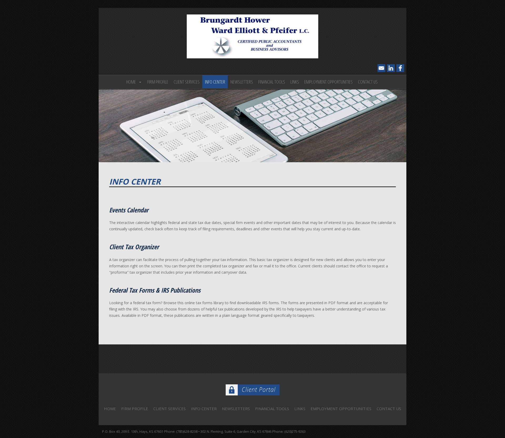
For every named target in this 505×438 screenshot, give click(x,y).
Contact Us (368, 82)
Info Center (215, 82)
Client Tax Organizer (134, 247)
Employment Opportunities (328, 82)
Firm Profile (157, 82)
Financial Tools (271, 82)
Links (294, 82)
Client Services (187, 82)
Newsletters (241, 82)
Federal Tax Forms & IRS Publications (154, 290)
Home (131, 82)
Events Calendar (128, 210)
